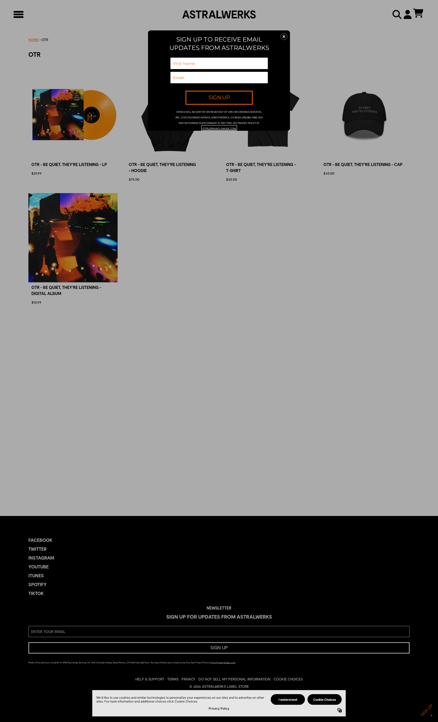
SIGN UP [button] (219, 98)
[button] (284, 36)
